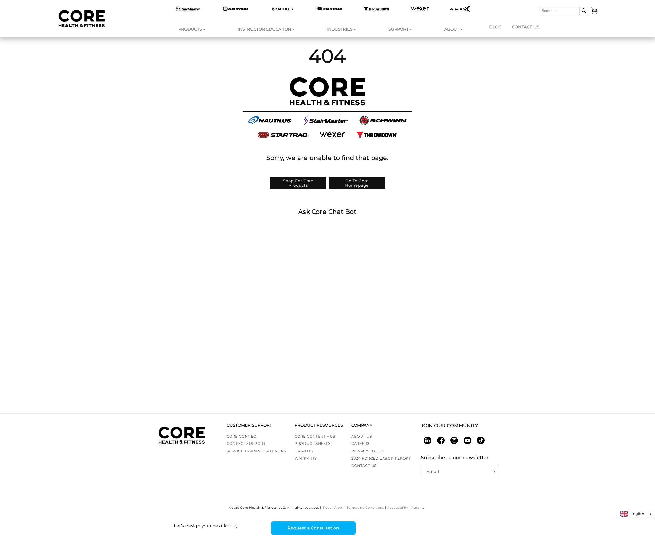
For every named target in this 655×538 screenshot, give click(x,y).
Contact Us (526, 27)
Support (398, 29)
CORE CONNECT (242, 436)
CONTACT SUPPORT (246, 443)
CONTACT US (364, 465)
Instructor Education (264, 29)
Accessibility (397, 507)
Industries (340, 29)
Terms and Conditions (365, 507)
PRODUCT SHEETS (312, 443)
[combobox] (636, 514)
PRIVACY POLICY (367, 451)
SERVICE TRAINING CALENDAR (256, 451)
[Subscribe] (493, 471)
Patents (418, 507)
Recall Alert (333, 507)
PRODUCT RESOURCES (318, 425)
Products (190, 29)
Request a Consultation (313, 527)
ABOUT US (361, 436)
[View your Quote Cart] (593, 10)
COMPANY (361, 425)
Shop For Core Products (298, 183)
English (638, 514)
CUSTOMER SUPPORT (249, 425)
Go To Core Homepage (357, 183)
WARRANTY (305, 458)
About (451, 29)
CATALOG (303, 451)
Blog (495, 27)
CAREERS (360, 443)
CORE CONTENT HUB (315, 436)
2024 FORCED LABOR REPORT (381, 458)
